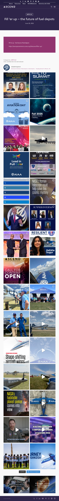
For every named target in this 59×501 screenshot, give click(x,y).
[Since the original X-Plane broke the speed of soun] (42, 403)
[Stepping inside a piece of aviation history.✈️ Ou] (16, 297)
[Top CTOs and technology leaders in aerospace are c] (42, 85)
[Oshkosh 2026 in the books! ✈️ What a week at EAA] (42, 271)
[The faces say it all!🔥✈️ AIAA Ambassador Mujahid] (42, 138)
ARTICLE (29, 14)
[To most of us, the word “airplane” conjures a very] (16, 350)
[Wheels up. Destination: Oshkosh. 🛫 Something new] (42, 456)
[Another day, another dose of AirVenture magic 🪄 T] (16, 377)
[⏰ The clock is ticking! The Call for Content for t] (42, 165)
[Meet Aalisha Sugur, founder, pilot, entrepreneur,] (42, 244)
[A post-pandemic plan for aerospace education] (17, 484)
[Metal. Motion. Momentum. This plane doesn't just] (16, 430)
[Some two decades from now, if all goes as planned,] (16, 403)
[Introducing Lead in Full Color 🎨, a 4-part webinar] (16, 165)
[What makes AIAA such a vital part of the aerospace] (16, 218)
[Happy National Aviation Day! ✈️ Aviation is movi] (16, 112)
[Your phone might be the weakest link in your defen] (16, 85)
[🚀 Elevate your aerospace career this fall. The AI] (42, 112)
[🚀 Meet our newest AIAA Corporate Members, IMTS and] (42, 430)
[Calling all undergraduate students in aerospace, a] (16, 138)
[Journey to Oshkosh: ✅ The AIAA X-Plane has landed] (42, 377)
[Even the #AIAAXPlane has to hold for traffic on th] (42, 324)
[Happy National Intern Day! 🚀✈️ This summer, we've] (42, 218)
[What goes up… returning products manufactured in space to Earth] (42, 484)
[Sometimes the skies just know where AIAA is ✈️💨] (42, 350)
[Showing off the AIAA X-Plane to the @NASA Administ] (16, 324)
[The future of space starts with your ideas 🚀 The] (16, 271)
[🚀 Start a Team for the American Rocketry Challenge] (16, 456)
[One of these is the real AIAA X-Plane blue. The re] (16, 191)
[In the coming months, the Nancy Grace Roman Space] (42, 191)
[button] (54, 6)
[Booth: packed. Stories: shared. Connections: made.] (42, 297)
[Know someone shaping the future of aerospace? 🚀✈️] (16, 244)
